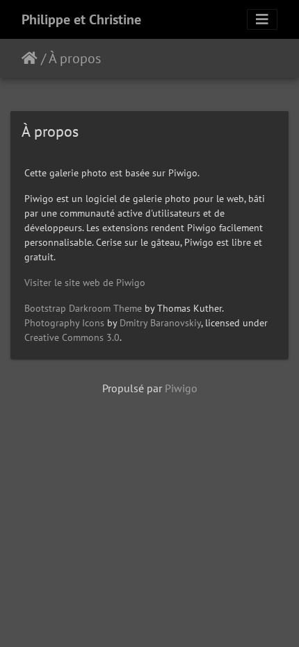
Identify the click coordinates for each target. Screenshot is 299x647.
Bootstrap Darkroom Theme (83, 308)
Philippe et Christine (81, 19)
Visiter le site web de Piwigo (84, 282)
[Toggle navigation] (262, 19)
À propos (75, 58)
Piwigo (181, 388)
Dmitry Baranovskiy (160, 323)
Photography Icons (64, 323)
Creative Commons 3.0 (72, 337)
